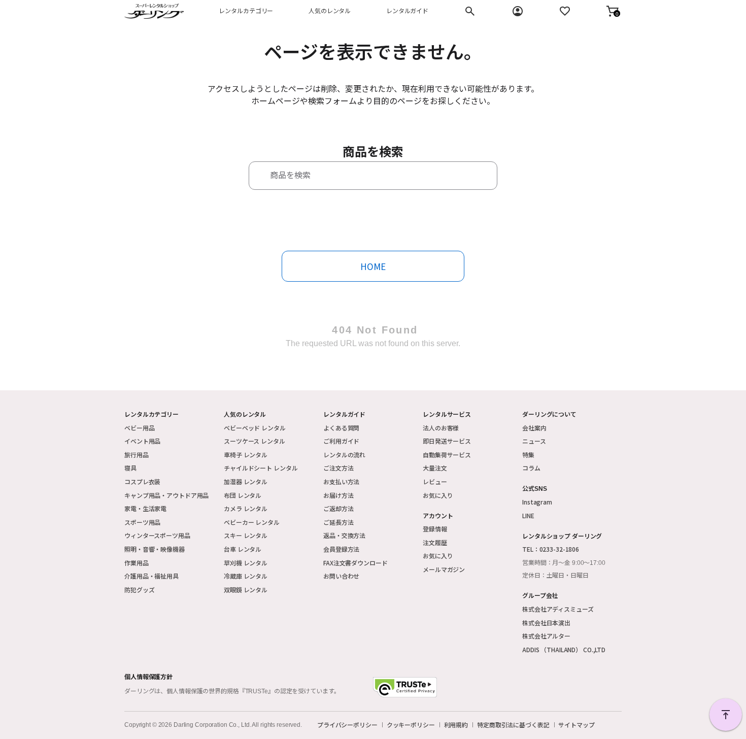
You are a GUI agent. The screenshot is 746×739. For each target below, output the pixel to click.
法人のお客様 (441, 427)
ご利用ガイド (341, 440)
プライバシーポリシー (347, 725)
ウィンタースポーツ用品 (157, 535)
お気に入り (438, 495)
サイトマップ (576, 725)
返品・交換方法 (344, 535)
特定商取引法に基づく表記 (513, 725)
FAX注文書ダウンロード (355, 562)
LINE (528, 515)
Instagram (537, 501)
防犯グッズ (139, 589)
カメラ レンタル (245, 508)
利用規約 (456, 725)
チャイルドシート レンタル (260, 467)
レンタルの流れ (344, 454)
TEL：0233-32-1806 (550, 549)
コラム (531, 467)
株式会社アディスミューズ (558, 608)
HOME (373, 266)
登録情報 (435, 528)
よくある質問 (341, 427)
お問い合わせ (341, 576)
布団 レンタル (242, 495)
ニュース (534, 440)
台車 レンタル (242, 549)
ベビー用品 (139, 427)
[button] (612, 11)
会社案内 (534, 427)
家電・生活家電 (145, 508)
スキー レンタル (245, 535)
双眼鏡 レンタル (245, 589)
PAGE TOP (725, 714)
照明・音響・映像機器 (154, 549)
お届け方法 (338, 495)
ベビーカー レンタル (252, 522)
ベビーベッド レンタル (255, 427)
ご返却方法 (338, 508)
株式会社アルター (546, 635)
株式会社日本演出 (546, 622)
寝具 (130, 467)
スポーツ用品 (142, 522)
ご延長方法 (338, 522)
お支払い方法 (341, 481)
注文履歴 (435, 542)
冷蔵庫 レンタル (245, 576)
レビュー (435, 481)
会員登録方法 (341, 549)
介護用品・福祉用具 (151, 576)
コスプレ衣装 (142, 481)
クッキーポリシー (411, 725)
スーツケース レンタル (254, 440)
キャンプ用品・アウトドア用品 (166, 495)
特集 (528, 454)
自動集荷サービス (447, 454)
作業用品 (136, 562)
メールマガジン (444, 569)
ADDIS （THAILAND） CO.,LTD (563, 649)
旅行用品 (136, 454)
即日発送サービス (447, 440)
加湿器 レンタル (245, 481)
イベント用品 (142, 440)
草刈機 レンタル (245, 562)
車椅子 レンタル (245, 454)
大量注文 (435, 467)
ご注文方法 (338, 467)
